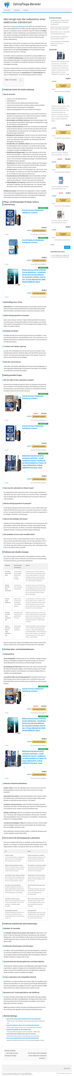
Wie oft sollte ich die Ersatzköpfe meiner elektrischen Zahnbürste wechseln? (37, 1055)
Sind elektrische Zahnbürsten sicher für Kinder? (21, 1034)
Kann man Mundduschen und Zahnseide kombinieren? (23, 1038)
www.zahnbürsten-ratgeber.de (60, 255)
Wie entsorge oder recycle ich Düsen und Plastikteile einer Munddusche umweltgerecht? (59, 22)
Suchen (52, 244)
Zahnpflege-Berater (27, 4)
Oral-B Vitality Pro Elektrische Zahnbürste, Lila (60, 188)
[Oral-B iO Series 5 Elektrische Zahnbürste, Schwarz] (60, 147)
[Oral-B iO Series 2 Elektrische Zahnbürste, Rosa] (60, 215)
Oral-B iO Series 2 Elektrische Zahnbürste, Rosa (59, 221)
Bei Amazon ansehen (39, 230)
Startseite (7, 10)
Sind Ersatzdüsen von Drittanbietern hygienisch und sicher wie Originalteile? (59, 43)
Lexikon (25, 10)
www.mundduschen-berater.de (60, 257)
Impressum (67, 1068)
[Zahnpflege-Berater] (6, 7)
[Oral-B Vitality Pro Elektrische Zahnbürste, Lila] (60, 181)
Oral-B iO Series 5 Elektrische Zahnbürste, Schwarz (60, 154)
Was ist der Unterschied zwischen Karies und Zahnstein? (24, 1019)
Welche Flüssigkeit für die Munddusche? (19, 1029)
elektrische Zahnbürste (18, 26)
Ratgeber (17, 10)
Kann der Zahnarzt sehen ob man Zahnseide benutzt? (23, 1025)
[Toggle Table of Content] (20, 80)
